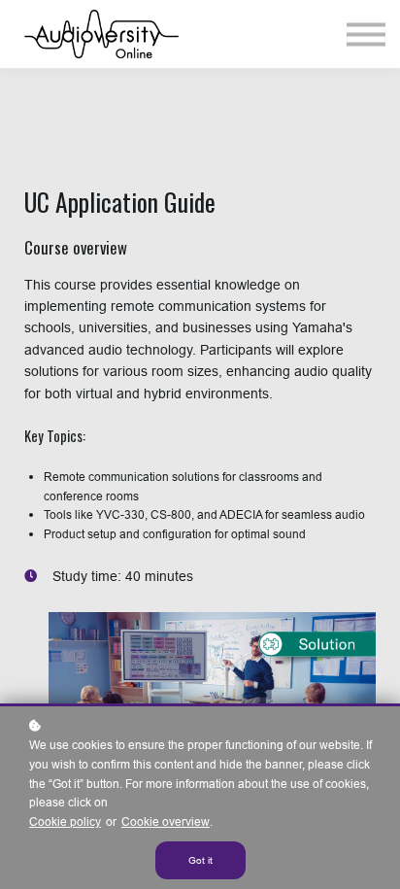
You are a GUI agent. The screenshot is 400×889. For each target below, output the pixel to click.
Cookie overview (165, 821)
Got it (200, 860)
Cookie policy (65, 821)
